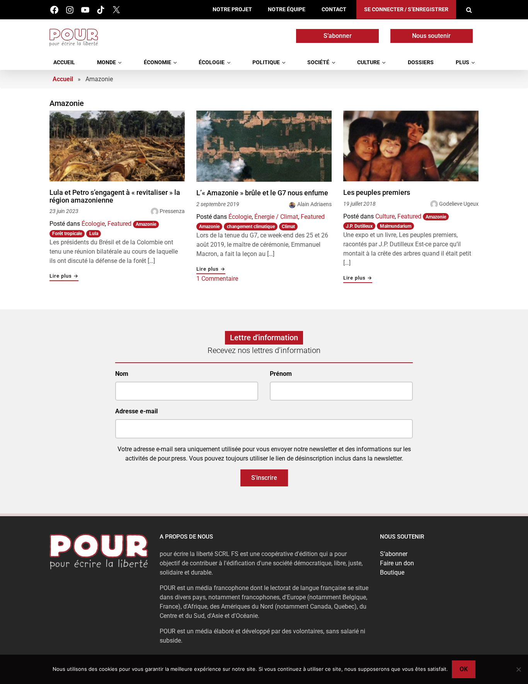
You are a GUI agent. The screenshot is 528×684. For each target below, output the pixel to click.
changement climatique (251, 226)
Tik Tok (101, 10)
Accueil (64, 62)
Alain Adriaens (314, 204)
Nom (121, 373)
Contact (334, 9)
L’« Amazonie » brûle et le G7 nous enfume (262, 193)
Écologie (212, 62)
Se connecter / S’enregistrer (406, 9)
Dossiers (421, 62)
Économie (157, 62)
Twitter (116, 10)
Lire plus (63, 276)
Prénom (281, 373)
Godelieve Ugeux (459, 204)
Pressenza (172, 211)
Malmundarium (395, 226)
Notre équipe (286, 9)
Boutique (392, 572)
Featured (119, 223)
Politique (266, 62)
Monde (106, 62)
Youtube (85, 10)
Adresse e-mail (136, 411)
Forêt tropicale (67, 233)
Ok (464, 669)
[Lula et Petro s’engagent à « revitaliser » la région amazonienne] (117, 146)
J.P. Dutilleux (359, 226)
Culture (368, 62)
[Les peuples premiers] (411, 146)
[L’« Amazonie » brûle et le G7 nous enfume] (264, 146)
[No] (518, 669)
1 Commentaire (217, 278)
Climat (288, 226)
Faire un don (397, 563)
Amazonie (146, 224)
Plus (462, 62)
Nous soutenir (431, 35)
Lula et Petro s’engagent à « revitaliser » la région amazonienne (114, 196)
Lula (93, 233)
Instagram (70, 10)
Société (318, 62)
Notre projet (232, 9)
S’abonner (338, 35)
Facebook (54, 10)
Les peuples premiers (376, 192)
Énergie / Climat (276, 216)
